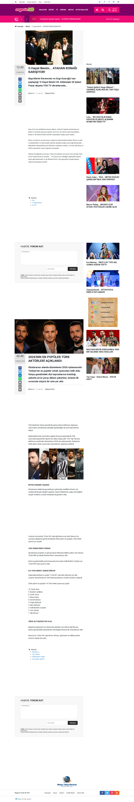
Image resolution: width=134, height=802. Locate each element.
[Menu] (97, 10)
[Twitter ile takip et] (107, 793)
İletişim (61, 793)
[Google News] (40, 93)
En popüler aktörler (38, 659)
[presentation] (21, 19)
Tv (57, 10)
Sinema (63, 10)
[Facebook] (20, 79)
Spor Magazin (82, 10)
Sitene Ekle (47, 2)
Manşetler (22, 2)
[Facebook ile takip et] (102, 793)
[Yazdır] (20, 97)
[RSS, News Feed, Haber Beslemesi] (116, 793)
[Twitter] (20, 82)
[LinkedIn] (20, 86)
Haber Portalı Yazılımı (24, 799)
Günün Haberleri (31, 2)
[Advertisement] (55, 111)
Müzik (51, 10)
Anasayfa (48, 793)
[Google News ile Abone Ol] (100, 2)
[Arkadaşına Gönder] (20, 93)
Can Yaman (36, 654)
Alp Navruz (35, 652)
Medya (71, 10)
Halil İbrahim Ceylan (38, 657)
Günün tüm (112, 19)
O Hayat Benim (37, 203)
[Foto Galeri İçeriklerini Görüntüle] (118, 2)
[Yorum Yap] (20, 100)
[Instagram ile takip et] (112, 793)
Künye (55, 793)
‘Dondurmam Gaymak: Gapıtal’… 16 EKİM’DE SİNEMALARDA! (60, 19)
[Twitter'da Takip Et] (109, 2)
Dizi (33, 200)
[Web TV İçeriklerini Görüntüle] (114, 2)
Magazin (43, 10)
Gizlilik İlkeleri (70, 793)
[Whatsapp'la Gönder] (20, 90)
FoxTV (34, 205)
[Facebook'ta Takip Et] (104, 2)
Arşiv (40, 2)
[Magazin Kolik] (25, 10)
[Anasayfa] (16, 2)
